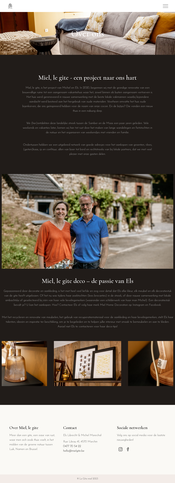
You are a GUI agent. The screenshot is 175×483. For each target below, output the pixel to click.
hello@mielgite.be (73, 450)
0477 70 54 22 (72, 446)
